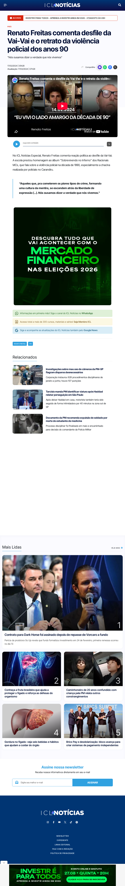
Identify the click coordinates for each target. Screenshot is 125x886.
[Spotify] (77, 822)
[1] (62, 592)
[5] (93, 720)
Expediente (62, 840)
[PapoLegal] (100, 67)
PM (30, 344)
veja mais (116, 548)
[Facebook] (110, 67)
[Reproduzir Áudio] (16, 144)
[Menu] (5, 5)
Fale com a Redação (62, 849)
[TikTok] (71, 822)
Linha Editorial (62, 845)
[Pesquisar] (119, 4)
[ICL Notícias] (62, 5)
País (9, 27)
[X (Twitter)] (115, 67)
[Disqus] (62, 482)
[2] (31, 668)
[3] (93, 668)
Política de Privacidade (62, 853)
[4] (31, 720)
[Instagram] (48, 822)
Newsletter (62, 836)
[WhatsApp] (105, 67)
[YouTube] (59, 822)
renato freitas (19, 344)
